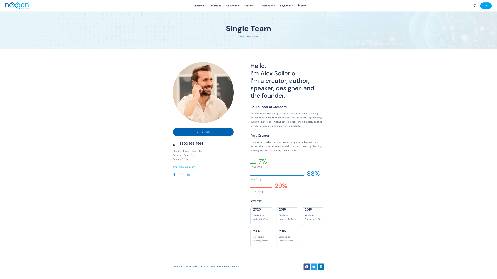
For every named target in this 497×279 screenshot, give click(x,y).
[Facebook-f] (174, 174)
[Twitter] (314, 267)
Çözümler (231, 5)
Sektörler (249, 5)
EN (486, 5)
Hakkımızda (215, 5)
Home (241, 36)
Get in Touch (203, 131)
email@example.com (184, 166)
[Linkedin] (321, 267)
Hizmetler (267, 5)
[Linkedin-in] (188, 174)
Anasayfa (199, 5)
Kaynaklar (285, 5)
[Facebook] (307, 267)
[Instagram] (181, 174)
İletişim (302, 5)
